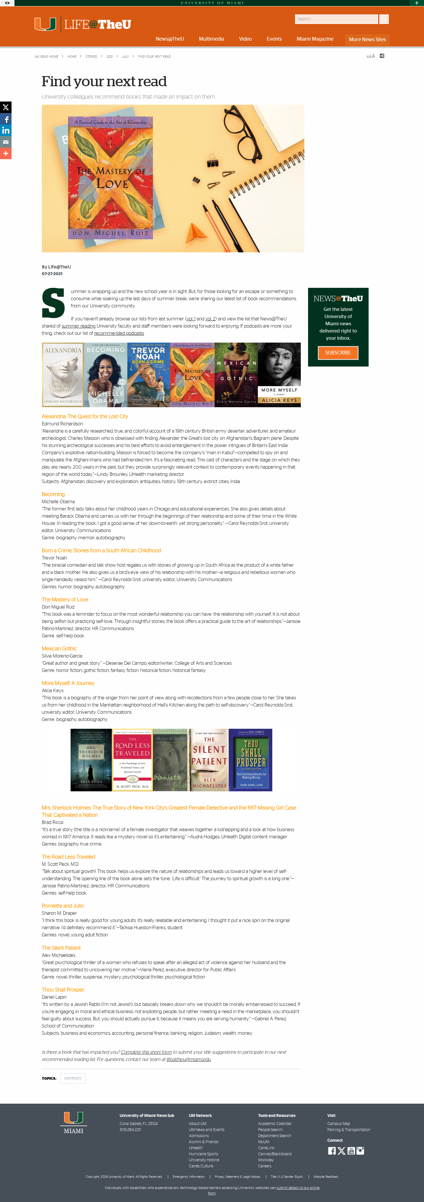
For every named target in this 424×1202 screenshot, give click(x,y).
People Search (270, 1130)
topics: (49, 1079)
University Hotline (204, 1160)
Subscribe (338, 353)
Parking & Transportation (348, 1130)
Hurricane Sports (203, 1154)
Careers (264, 1166)
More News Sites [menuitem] (367, 39)
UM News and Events (206, 1130)
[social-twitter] (341, 1150)
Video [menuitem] (245, 39)
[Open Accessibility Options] (7, 3)
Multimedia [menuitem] (211, 39)
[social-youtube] (351, 1151)
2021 (109, 56)
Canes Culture (201, 1166)
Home (71, 56)
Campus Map (338, 1124)
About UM (197, 1124)
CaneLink (266, 1148)
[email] (6, 142)
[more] (6, 153)
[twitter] (6, 107)
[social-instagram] (360, 1151)
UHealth (196, 1148)
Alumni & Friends (203, 1142)
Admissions (199, 1136)
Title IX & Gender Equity (287, 1176)
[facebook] (6, 119)
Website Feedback (326, 1176)
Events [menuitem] (274, 39)
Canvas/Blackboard (275, 1154)
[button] (412, 1186)
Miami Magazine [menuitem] (315, 39)
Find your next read (154, 56)
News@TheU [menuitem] (170, 39)
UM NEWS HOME (46, 56)
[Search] (384, 19)
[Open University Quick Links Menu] (417, 3)
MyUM (263, 1142)
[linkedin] (6, 130)
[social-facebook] (332, 1151)
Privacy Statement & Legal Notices (237, 1176)
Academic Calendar (275, 1124)
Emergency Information (189, 1176)
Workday (266, 1160)
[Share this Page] (378, 59)
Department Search (274, 1136)
